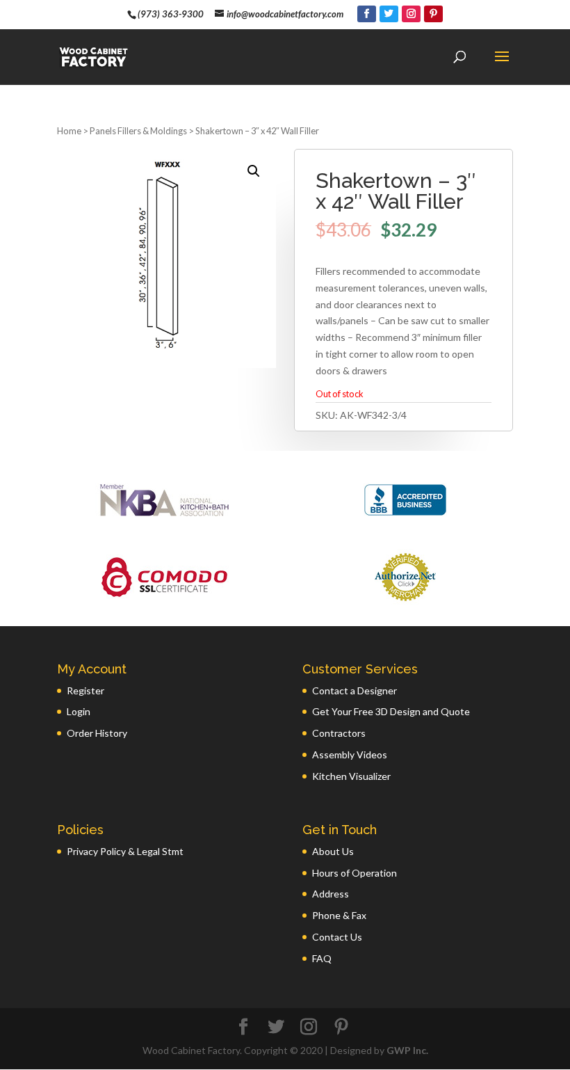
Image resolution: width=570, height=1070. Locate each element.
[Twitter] (389, 14)
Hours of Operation (354, 873)
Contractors (339, 733)
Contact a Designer (354, 690)
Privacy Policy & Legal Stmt (125, 851)
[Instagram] (411, 14)
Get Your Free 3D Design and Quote (391, 711)
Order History (97, 733)
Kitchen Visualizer (351, 776)
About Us (333, 851)
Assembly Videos (349, 754)
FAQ (322, 958)
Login (78, 711)
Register (85, 690)
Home (69, 130)
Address (330, 894)
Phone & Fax (339, 915)
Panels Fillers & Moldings (138, 130)
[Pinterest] (433, 14)
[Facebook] (366, 14)
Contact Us (337, 937)
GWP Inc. (407, 1050)
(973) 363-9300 (171, 13)
